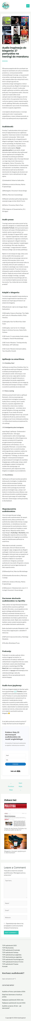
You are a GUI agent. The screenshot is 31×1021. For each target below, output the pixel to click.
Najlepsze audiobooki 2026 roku (12, 1000)
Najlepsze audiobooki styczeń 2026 (13, 1003)
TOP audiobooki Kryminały (11, 950)
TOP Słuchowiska (8, 948)
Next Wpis (20, 783)
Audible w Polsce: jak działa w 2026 (13, 991)
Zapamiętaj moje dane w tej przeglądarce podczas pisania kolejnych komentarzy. (13, 926)
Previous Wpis (11, 783)
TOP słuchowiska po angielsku (12, 957)
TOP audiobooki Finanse (10, 964)
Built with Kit (15, 771)
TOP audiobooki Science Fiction (12, 962)
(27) (15, 691)
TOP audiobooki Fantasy (10, 952)
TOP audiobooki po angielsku (11, 955)
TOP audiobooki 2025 (9, 945)
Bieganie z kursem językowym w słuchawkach (15, 852)
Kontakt (5, 966)
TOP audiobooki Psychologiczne (13, 959)
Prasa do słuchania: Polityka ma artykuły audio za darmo (15, 829)
